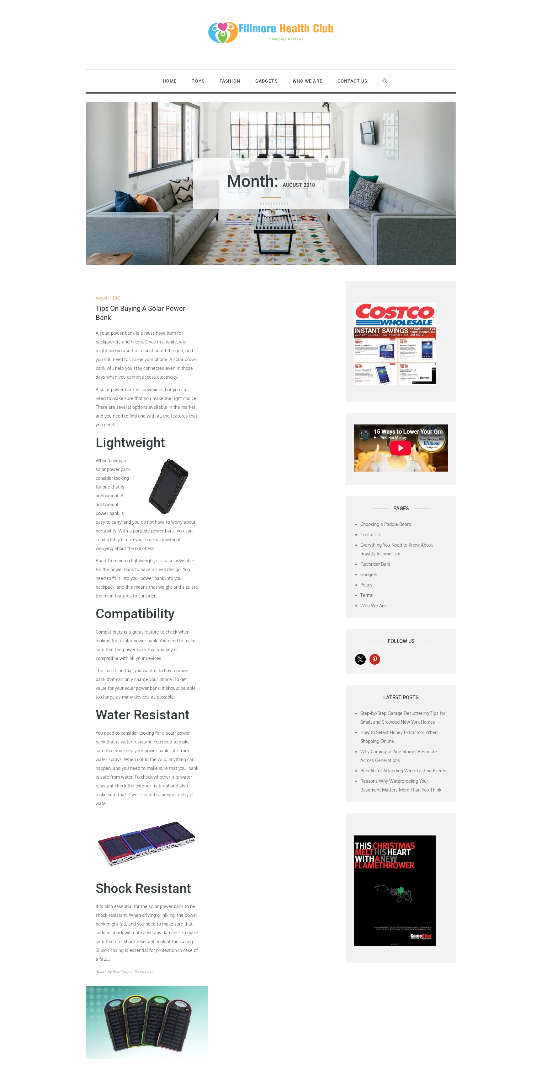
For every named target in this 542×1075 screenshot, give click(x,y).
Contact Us (352, 81)
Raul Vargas (122, 971)
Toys (198, 81)
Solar (100, 971)
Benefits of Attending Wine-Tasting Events (403, 770)
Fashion (230, 81)
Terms (366, 595)
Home (170, 81)
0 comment (144, 971)
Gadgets (266, 81)
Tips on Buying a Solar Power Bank (140, 313)
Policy (366, 584)
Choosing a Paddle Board (385, 524)
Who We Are (307, 81)
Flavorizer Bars (375, 564)
